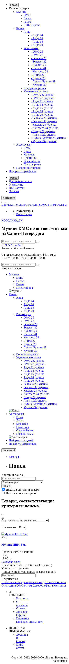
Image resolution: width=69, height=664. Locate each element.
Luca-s (27, 18)
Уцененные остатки (36, 91)
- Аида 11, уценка (42, 101)
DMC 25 (29, 317)
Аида (27, 31)
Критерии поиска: (12, 474)
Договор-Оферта (22, 613)
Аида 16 (29, 304)
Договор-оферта (43, 585)
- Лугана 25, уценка (43, 134)
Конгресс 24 (31, 337)
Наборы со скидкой (28, 167)
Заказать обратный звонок (17, 248)
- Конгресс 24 (39, 71)
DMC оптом (16, 187)
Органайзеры (32, 161)
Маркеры (29, 154)
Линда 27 (29, 340)
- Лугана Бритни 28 (43, 81)
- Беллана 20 (38, 58)
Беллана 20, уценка (36, 383)
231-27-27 (12, 245)
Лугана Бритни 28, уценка (40, 403)
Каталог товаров (19, 8)
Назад (13, 5)
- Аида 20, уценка (42, 114)
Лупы (27, 151)
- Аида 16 (37, 38)
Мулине (21, 11)
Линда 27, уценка (35, 397)
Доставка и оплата (20, 181)
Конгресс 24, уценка (36, 393)
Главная (14, 456)
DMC (27, 15)
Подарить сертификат (22, 171)
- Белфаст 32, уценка (44, 121)
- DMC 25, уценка (42, 94)
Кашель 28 (30, 334)
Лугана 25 (30, 344)
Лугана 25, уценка (35, 400)
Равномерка (31, 48)
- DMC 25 (37, 51)
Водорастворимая (35, 88)
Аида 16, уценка (34, 374)
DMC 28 (29, 320)
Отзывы (14, 191)
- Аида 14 (37, 35)
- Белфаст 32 (38, 61)
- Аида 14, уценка (42, 104)
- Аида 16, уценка (42, 108)
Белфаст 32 (30, 327)
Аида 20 (29, 310)
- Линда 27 (37, 74)
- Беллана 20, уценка (44, 118)
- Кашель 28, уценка (43, 124)
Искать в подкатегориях (20, 493)
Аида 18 (29, 307)
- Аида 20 (37, 44)
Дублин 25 (30, 330)
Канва (20, 28)
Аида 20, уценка (34, 380)
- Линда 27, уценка (43, 131)
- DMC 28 (37, 54)
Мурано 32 (30, 350)
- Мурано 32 (38, 84)
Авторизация (24, 210)
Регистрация (24, 214)
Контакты (60, 585)
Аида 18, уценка (34, 377)
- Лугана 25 (38, 78)
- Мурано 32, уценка (43, 141)
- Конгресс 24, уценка (44, 127)
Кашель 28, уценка (35, 390)
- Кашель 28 (38, 68)
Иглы (27, 147)
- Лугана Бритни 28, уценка (48, 137)
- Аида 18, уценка (42, 111)
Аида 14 (29, 300)
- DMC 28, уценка (42, 98)
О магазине (16, 184)
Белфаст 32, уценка (36, 387)
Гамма (27, 21)
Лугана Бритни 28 (35, 347)
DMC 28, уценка (34, 364)
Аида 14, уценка (34, 370)
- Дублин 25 (38, 64)
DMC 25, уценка (34, 360)
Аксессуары (23, 144)
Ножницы (30, 157)
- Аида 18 (37, 41)
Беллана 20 (30, 324)
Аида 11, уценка (34, 367)
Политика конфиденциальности (21, 582)
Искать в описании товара (22, 489)
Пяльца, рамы (32, 164)
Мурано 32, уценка (35, 407)
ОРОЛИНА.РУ (11, 220)
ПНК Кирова (32, 25)
